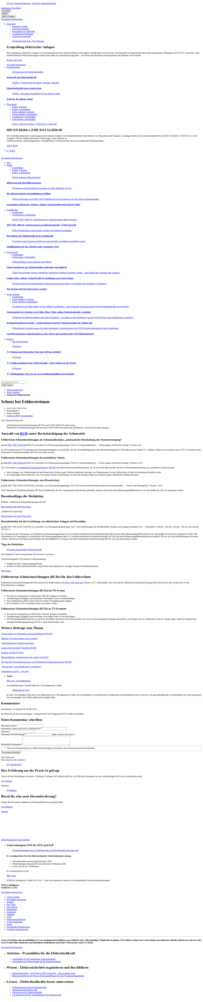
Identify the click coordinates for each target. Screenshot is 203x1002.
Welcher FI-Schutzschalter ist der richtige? (19, 638)
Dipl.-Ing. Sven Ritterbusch (19, 681)
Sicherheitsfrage (13, 734)
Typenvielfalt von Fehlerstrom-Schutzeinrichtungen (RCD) (26, 634)
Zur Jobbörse (7, 807)
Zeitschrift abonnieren (16, 65)
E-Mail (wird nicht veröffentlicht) (21, 728)
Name (9, 726)
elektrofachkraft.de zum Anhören (15, 840)
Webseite (5, 731)
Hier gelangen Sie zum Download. (16, 507)
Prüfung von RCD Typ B (12, 652)
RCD (23, 433)
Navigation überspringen (12, 19)
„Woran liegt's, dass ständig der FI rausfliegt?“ (21, 667)
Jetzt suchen (7, 385)
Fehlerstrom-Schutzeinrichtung (32, 467)
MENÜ (4, 14)
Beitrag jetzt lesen (14, 60)
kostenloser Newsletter (11, 8)
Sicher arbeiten (13, 392)
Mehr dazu (11, 876)
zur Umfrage (6, 781)
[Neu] (34, 124)
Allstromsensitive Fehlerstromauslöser (17, 643)
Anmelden (6, 11)
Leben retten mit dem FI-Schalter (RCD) (18, 648)
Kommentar (11, 744)
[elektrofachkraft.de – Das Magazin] (28, 41)
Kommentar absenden (11, 753)
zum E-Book (12, 145)
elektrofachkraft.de (15, 390)
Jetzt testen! (6, 571)
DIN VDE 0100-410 (16, 445)
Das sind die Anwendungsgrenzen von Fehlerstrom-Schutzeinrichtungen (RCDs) (36, 662)
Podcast (4, 811)
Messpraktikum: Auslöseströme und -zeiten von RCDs (24, 657)
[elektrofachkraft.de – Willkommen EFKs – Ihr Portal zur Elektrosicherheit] (31, 3)
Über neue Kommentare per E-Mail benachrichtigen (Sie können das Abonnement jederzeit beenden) (51, 748)
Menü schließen (8, 17)
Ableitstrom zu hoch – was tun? (15, 671)
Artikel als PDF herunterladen (20, 416)
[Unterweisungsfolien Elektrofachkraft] (24, 549)
